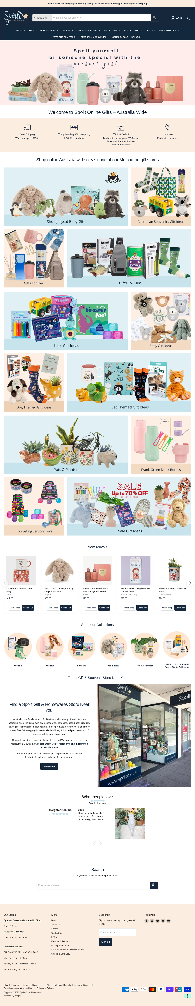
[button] (95, 843)
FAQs (54, 937)
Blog (53, 920)
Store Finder (49, 766)
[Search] (155, 17)
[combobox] (101, 17)
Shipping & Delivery (60, 954)
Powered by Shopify (12, 995)
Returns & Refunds (60, 941)
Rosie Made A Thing (129, 595)
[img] (97, 800)
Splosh (9, 595)
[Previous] (5, 583)
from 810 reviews (97, 803)
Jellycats (48, 595)
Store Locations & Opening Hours (67, 949)
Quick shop (15, 608)
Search (54, 928)
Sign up (105, 941)
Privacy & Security (60, 945)
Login (179, 18)
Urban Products (165, 595)
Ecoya (85, 595)
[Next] (190, 583)
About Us (55, 924)
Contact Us (56, 933)
